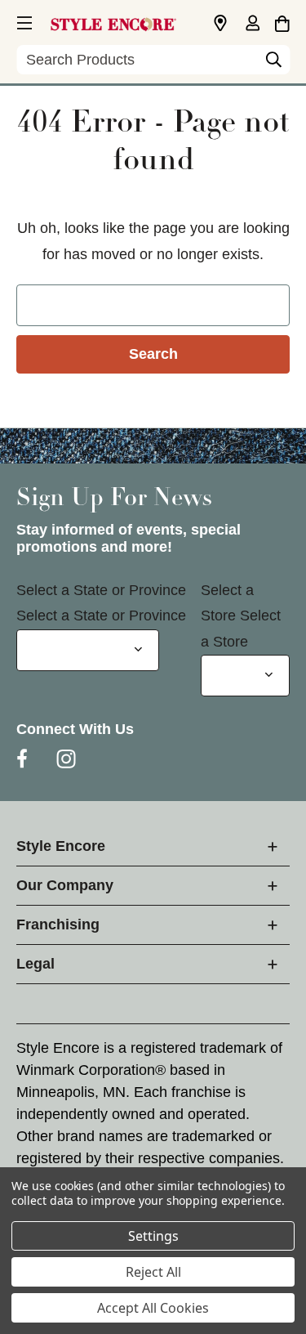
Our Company (64, 885)
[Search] (273, 64)
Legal (35, 964)
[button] (22, 20)
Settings (153, 1236)
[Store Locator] (220, 24)
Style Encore (60, 846)
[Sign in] (252, 24)
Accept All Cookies (153, 1308)
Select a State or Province (101, 590)
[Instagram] (66, 758)
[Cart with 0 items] (282, 21)
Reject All (153, 1272)
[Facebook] (22, 758)
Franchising (58, 924)
